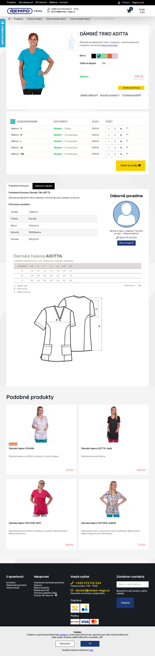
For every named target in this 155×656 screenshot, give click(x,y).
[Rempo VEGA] (24, 9)
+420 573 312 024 (127, 237)
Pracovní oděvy (34, 19)
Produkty (11, 2)
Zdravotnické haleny (80, 19)
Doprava (38, 585)
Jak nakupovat (25, 2)
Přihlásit (126, 2)
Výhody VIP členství (43, 595)
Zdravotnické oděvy (56, 19)
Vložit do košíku (129, 165)
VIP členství (41, 2)
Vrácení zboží (12, 588)
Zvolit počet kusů (131, 88)
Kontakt (64, 2)
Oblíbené (53, 2)
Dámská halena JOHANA (21, 448)
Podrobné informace (19, 186)
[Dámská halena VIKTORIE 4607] (41, 498)
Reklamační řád (41, 590)
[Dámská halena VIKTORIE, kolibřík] (114, 498)
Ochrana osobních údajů (45, 593)
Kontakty (11, 582)
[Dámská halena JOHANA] (41, 424)
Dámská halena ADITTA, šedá (96, 448)
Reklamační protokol (16, 585)
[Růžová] (115, 56)
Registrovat (138, 2)
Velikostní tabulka (43, 186)
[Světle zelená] (104, 56)
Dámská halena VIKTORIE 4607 (25, 523)
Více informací (109, 45)
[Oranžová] (109, 56)
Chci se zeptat (126, 243)
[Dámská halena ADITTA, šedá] (114, 424)
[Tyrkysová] (99, 56)
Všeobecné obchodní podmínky (49, 582)
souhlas (63, 634)
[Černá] (93, 56)
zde (91, 650)
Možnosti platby (41, 588)
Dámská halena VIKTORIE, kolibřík (98, 523)
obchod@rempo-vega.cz (92, 590)
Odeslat (125, 602)
